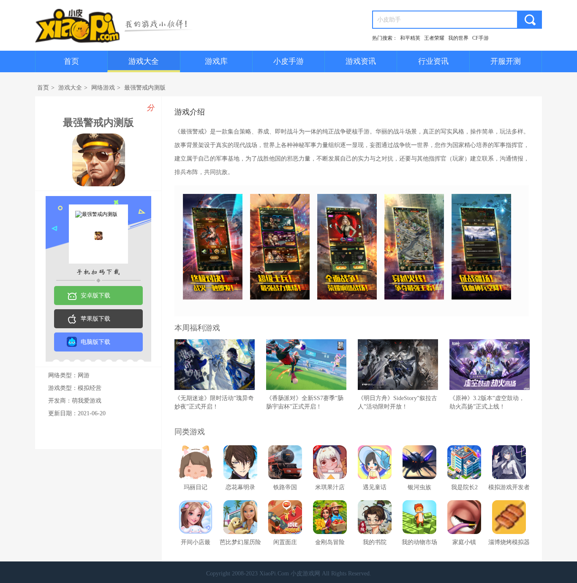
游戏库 (216, 61)
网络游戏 (103, 87)
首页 (71, 61)
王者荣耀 (434, 38)
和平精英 (410, 38)
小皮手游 (288, 61)
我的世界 (458, 38)
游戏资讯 (361, 61)
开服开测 (505, 61)
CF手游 (480, 38)
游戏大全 (143, 61)
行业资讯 (433, 61)
